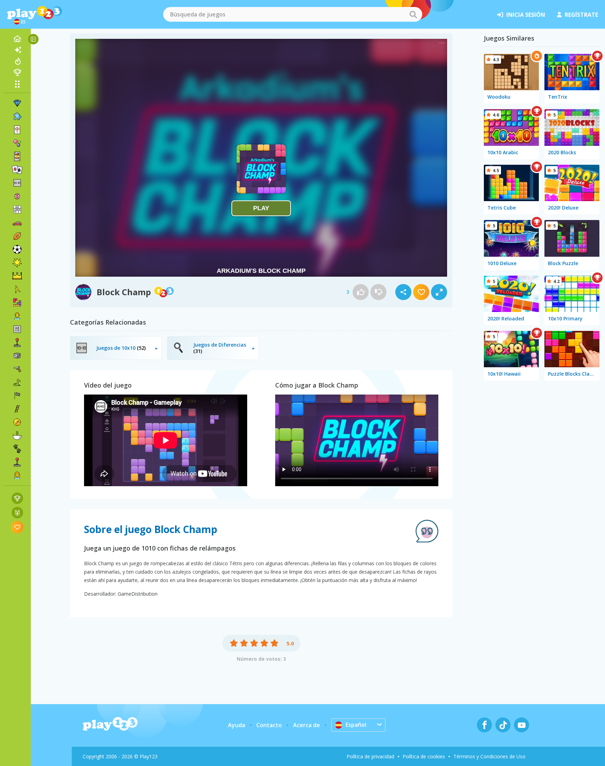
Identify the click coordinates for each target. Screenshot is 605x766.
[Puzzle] (17, 116)
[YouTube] (521, 724)
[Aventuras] (17, 422)
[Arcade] (17, 342)
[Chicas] (17, 475)
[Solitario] (17, 169)
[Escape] (17, 289)
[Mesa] (17, 355)
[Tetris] (17, 302)
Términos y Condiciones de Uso (489, 756)
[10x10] (17, 183)
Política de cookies (424, 756)
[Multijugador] (17, 462)
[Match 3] (17, 103)
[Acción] (17, 369)
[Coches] (17, 222)
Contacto (269, 725)
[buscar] (413, 14)
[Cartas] (17, 156)
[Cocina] (17, 435)
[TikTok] (502, 724)
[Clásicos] (17, 382)
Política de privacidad (370, 756)
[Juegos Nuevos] (17, 50)
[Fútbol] (17, 249)
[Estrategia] (17, 276)
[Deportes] (17, 236)
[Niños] (17, 315)
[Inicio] (17, 39)
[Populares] (17, 61)
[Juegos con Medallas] (17, 512)
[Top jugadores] (17, 72)
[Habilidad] (17, 409)
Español (356, 725)
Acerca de (306, 725)
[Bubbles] (17, 143)
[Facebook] (484, 724)
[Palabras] (17, 329)
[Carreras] (17, 395)
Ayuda (236, 725)
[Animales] (17, 448)
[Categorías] (17, 84)
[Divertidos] (17, 262)
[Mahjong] (17, 129)
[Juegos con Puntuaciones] (17, 498)
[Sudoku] (17, 209)
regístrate (581, 15)
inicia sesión (525, 15)
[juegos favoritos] (17, 527)
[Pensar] (17, 196)
